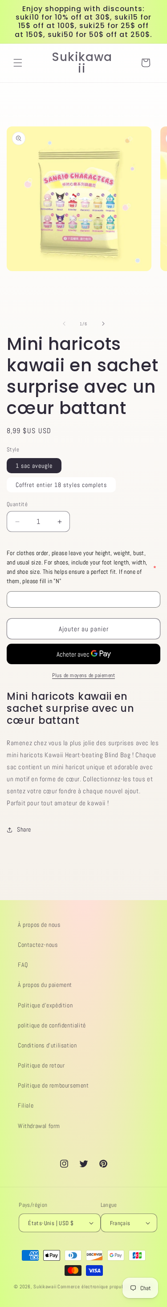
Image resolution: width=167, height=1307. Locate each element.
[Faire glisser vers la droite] (103, 323)
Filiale (25, 1105)
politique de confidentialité (52, 1025)
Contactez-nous (37, 945)
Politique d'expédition (45, 1005)
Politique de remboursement (53, 1085)
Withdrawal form (39, 1126)
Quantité (17, 504)
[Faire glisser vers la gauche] (64, 323)
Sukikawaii (44, 1286)
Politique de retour (41, 1065)
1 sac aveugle (34, 466)
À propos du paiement (45, 985)
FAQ (23, 965)
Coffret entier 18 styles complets (61, 485)
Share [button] (24, 829)
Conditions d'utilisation (47, 1045)
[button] (18, 63)
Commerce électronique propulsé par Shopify (105, 1286)
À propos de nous (39, 925)
